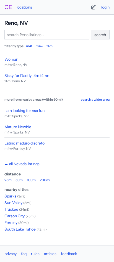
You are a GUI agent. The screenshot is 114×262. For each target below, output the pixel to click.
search (100, 34)
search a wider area (95, 99)
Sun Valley (13, 202)
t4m (49, 46)
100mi (32, 180)
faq (24, 253)
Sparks (10, 196)
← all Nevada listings (22, 163)
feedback (69, 253)
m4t (29, 46)
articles (50, 253)
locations (24, 7)
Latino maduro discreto (24, 143)
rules (35, 253)
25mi (8, 180)
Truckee (11, 209)
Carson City (14, 215)
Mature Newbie (17, 126)
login (105, 7)
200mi (45, 180)
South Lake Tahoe (20, 229)
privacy (10, 253)
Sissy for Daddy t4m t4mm (27, 75)
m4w (39, 46)
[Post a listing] (93, 7)
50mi (19, 180)
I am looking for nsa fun (24, 110)
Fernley (10, 222)
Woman (11, 59)
